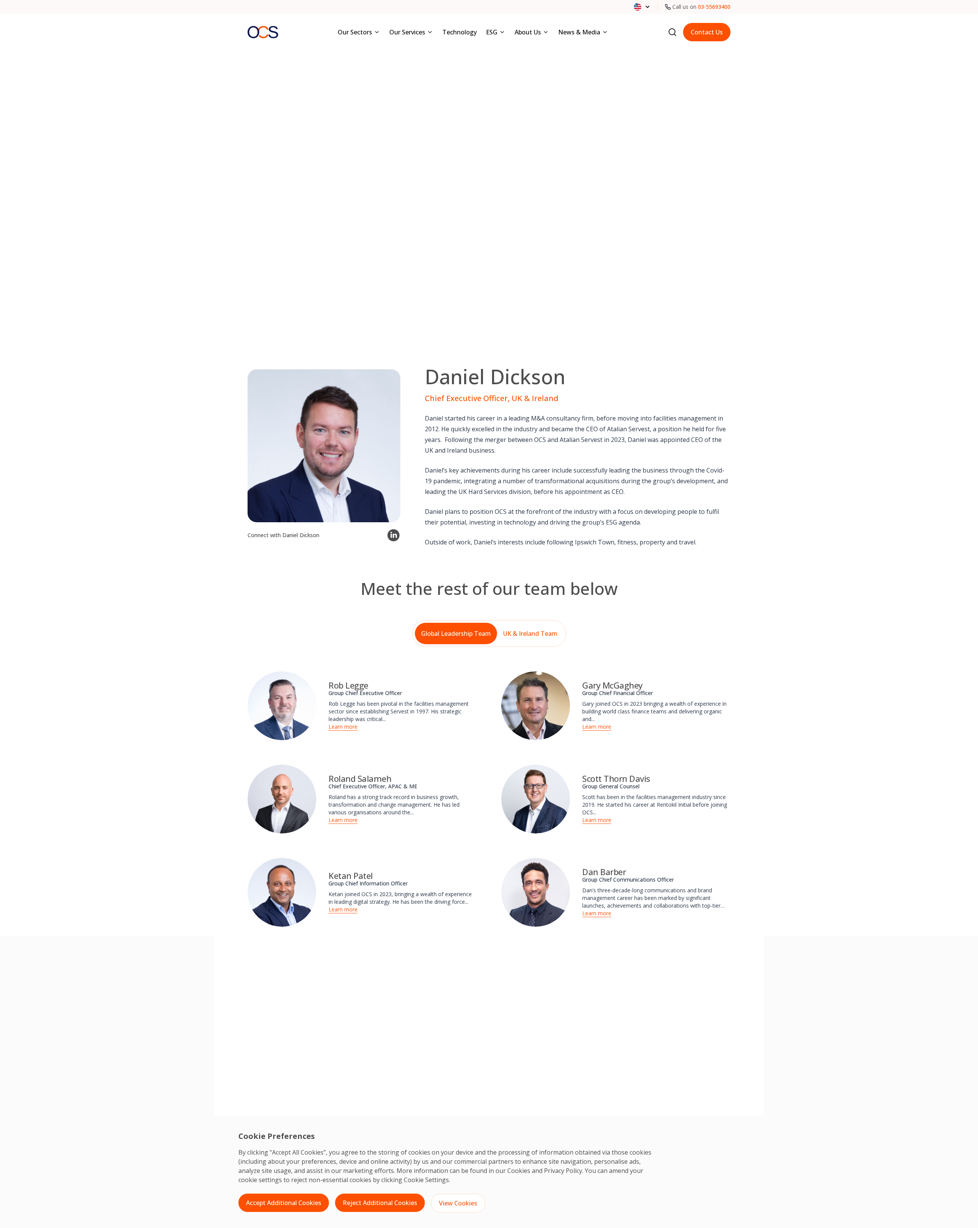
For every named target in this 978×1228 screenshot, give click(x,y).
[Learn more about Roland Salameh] (282, 799)
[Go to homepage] (263, 32)
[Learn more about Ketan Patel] (282, 892)
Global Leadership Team (456, 633)
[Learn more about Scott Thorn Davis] (535, 799)
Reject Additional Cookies (380, 1203)
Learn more (343, 726)
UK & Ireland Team (530, 633)
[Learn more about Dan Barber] (535, 892)
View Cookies (458, 1203)
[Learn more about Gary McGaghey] (535, 705)
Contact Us (707, 32)
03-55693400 (714, 6)
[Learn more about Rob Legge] (282, 705)
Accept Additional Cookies (283, 1203)
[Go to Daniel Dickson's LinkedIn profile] (393, 535)
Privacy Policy (563, 1170)
